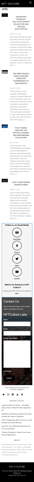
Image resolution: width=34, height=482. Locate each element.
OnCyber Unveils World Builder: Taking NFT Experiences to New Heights (21, 78)
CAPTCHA (7, 371)
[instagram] (8, 394)
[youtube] (17, 394)
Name (5, 319)
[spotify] (22, 394)
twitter (17, 265)
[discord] (13, 394)
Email (5, 329)
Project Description (10, 338)
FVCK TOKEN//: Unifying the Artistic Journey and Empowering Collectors (21, 133)
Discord (17, 252)
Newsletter (17, 239)
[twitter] (3, 394)
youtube (17, 279)
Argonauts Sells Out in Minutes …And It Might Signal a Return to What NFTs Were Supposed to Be (16, 408)
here (16, 293)
